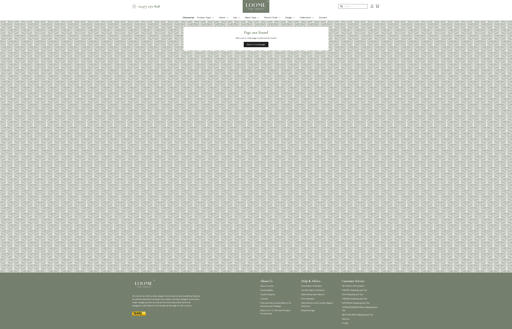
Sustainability (266, 290)
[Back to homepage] (256, 6)
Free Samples (307, 298)
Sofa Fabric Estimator (311, 285)
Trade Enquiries (267, 294)
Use (235, 17)
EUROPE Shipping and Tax (354, 290)
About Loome (266, 285)
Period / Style (270, 17)
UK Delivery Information (353, 285)
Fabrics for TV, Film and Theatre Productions (275, 312)
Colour (222, 17)
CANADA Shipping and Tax (354, 298)
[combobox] (355, 6)
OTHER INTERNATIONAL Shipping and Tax (359, 309)
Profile (345, 323)
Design (288, 17)
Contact (323, 17)
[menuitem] (205, 18)
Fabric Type (250, 17)
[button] (377, 6)
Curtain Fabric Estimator (313, 290)
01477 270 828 (149, 6)
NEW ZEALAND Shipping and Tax (357, 314)
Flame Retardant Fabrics (313, 294)
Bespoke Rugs (308, 310)
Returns (345, 319)
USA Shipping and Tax (352, 294)
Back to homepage (256, 44)
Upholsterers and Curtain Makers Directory (317, 305)
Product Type (204, 17)
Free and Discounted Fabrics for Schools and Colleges (275, 305)
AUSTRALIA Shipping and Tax (356, 303)
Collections (305, 17)
